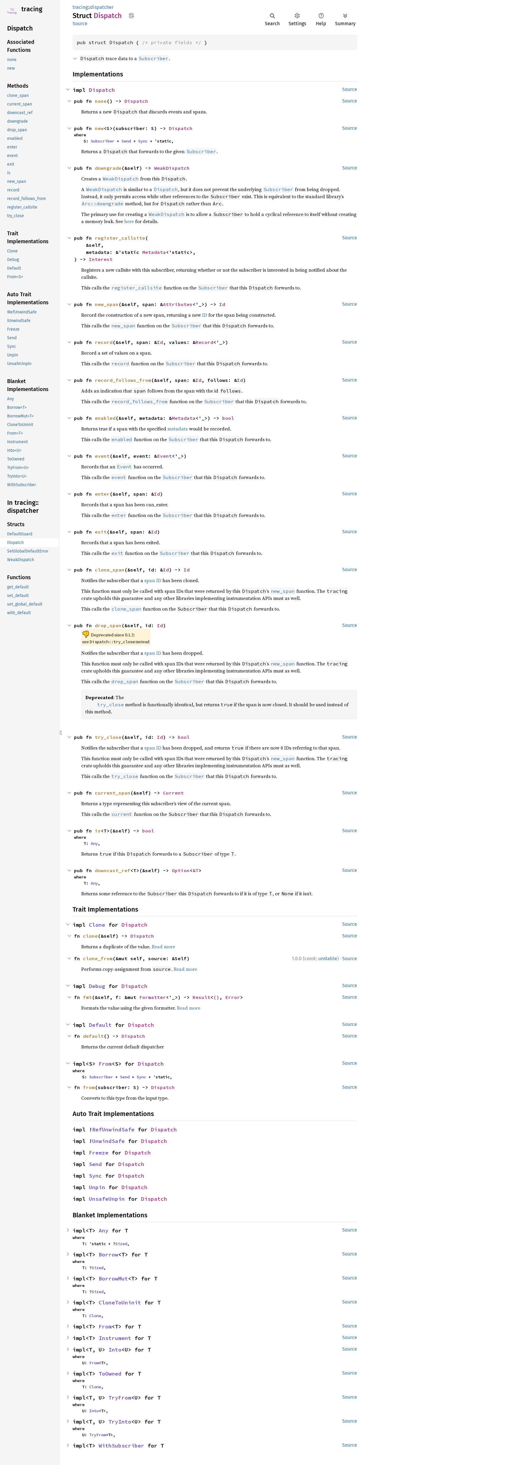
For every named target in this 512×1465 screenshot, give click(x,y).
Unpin (97, 1187)
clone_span (109, 570)
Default (100, 1025)
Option (181, 870)
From (105, 1063)
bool (228, 418)
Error (232, 997)
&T (196, 870)
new (99, 128)
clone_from (98, 958)
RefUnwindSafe (113, 1129)
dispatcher (101, 7)
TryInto (119, 1421)
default (93, 1036)
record (104, 342)
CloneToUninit (120, 1302)
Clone (97, 924)
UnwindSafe (108, 1141)
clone (90, 936)
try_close (108, 737)
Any (94, 843)
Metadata (154, 252)
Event (164, 456)
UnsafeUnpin (107, 1198)
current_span (112, 793)
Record (204, 342)
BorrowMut (113, 1278)
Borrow (108, 1254)
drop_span (108, 625)
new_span (107, 304)
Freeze (98, 1152)
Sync (143, 141)
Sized (121, 1243)
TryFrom (119, 1397)
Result (201, 997)
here (129, 221)
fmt (87, 997)
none (101, 101)
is (98, 831)
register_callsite (120, 238)
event (102, 456)
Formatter (152, 997)
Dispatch (102, 90)
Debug (97, 986)
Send (126, 141)
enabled (105, 418)
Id (222, 304)
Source (80, 23)
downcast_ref (112, 870)
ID (204, 315)
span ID (152, 580)
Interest (101, 259)
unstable (327, 958)
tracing (31, 9)
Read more (163, 946)
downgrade (108, 168)
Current (173, 793)
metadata (177, 428)
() (216, 997)
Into (114, 1349)
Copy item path (131, 15)
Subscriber (102, 141)
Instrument (115, 1338)
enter (102, 494)
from (89, 1087)
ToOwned (110, 1373)
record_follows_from (123, 380)
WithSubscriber (121, 1445)
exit (101, 532)
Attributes (178, 304)
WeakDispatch (172, 168)
